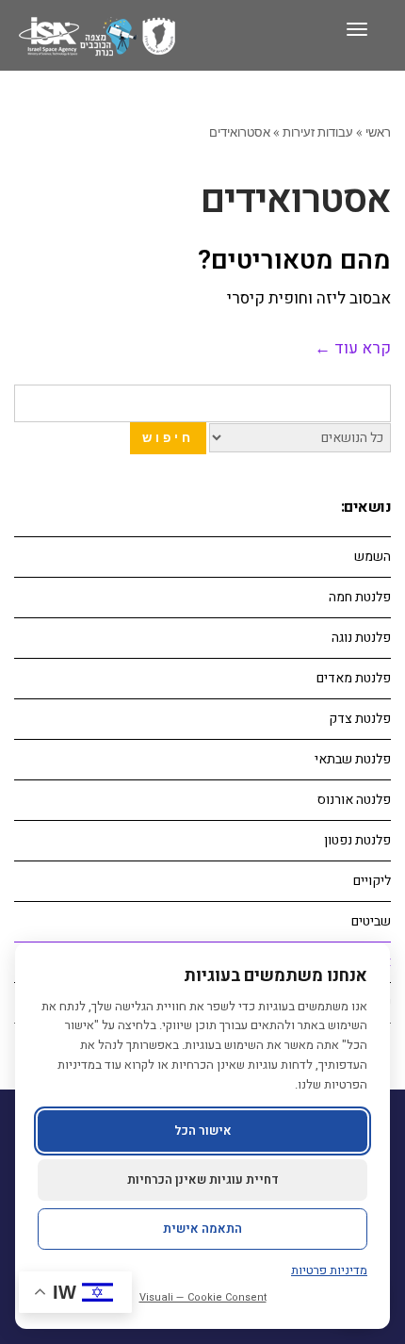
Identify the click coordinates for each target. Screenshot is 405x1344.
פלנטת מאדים (353, 678)
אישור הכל (203, 1130)
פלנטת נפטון (357, 840)
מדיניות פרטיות (329, 1270)
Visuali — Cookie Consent (203, 1297)
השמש (372, 556)
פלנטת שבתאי (353, 759)
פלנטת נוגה (361, 637)
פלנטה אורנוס (354, 800)
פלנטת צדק (360, 719)
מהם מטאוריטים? (294, 260)
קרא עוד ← (353, 348)
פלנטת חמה (360, 597)
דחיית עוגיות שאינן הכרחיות (203, 1179)
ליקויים (372, 881)
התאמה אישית (202, 1228)
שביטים (371, 921)
